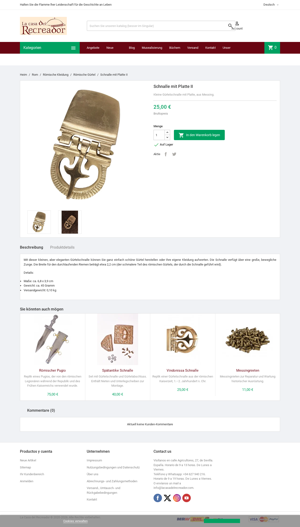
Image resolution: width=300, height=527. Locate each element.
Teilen (166, 154)
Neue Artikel (28, 460)
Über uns (92, 474)
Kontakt (210, 47)
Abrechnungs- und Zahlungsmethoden (112, 481)
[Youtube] (186, 498)
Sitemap (25, 467)
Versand (192, 47)
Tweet (174, 154)
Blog (132, 47)
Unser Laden (227, 53)
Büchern (174, 47)
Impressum (94, 460)
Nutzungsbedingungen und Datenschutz (113, 467)
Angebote (93, 47)
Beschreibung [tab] (31, 247)
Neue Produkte (112, 53)
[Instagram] (177, 498)
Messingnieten (247, 370)
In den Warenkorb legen (199, 135)
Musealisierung (152, 47)
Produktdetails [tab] (62, 247)
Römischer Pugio (52, 370)
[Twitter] (167, 498)
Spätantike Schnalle (117, 370)
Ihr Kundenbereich (32, 474)
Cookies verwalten (75, 521)
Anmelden (26, 481)
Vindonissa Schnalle (183, 370)
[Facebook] (158, 498)
